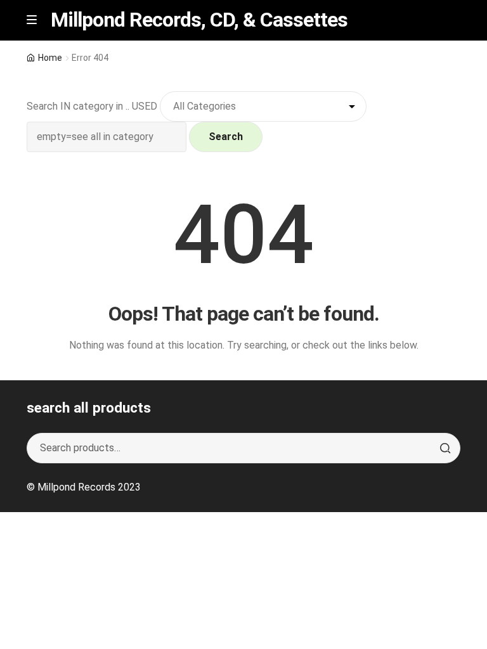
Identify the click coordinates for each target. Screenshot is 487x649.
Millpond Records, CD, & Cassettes (199, 20)
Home (50, 58)
